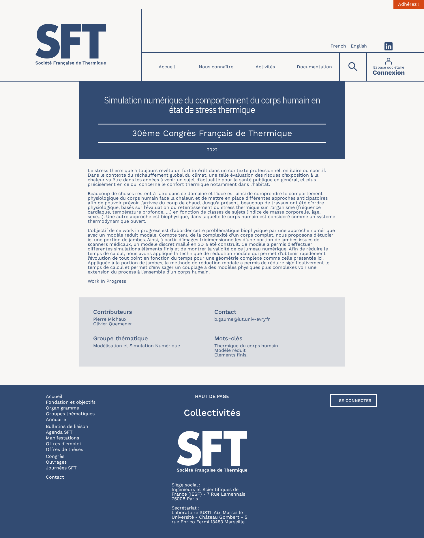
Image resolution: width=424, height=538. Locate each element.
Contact (55, 477)
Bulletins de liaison (67, 426)
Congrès (55, 456)
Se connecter (355, 400)
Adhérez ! (408, 4)
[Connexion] (389, 67)
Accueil (167, 66)
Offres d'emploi (63, 443)
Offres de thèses (64, 449)
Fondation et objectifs (70, 402)
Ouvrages (56, 462)
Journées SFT (61, 468)
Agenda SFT (59, 432)
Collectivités (212, 412)
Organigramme (62, 408)
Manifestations (62, 438)
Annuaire (56, 419)
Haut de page (212, 396)
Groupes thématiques (70, 413)
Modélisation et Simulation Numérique (136, 345)
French (338, 46)
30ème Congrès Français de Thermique (212, 133)
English (359, 46)
